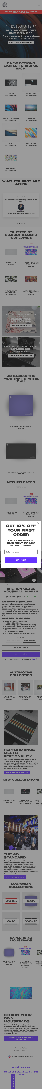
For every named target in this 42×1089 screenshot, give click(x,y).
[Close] (38, 523)
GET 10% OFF (21, 560)
